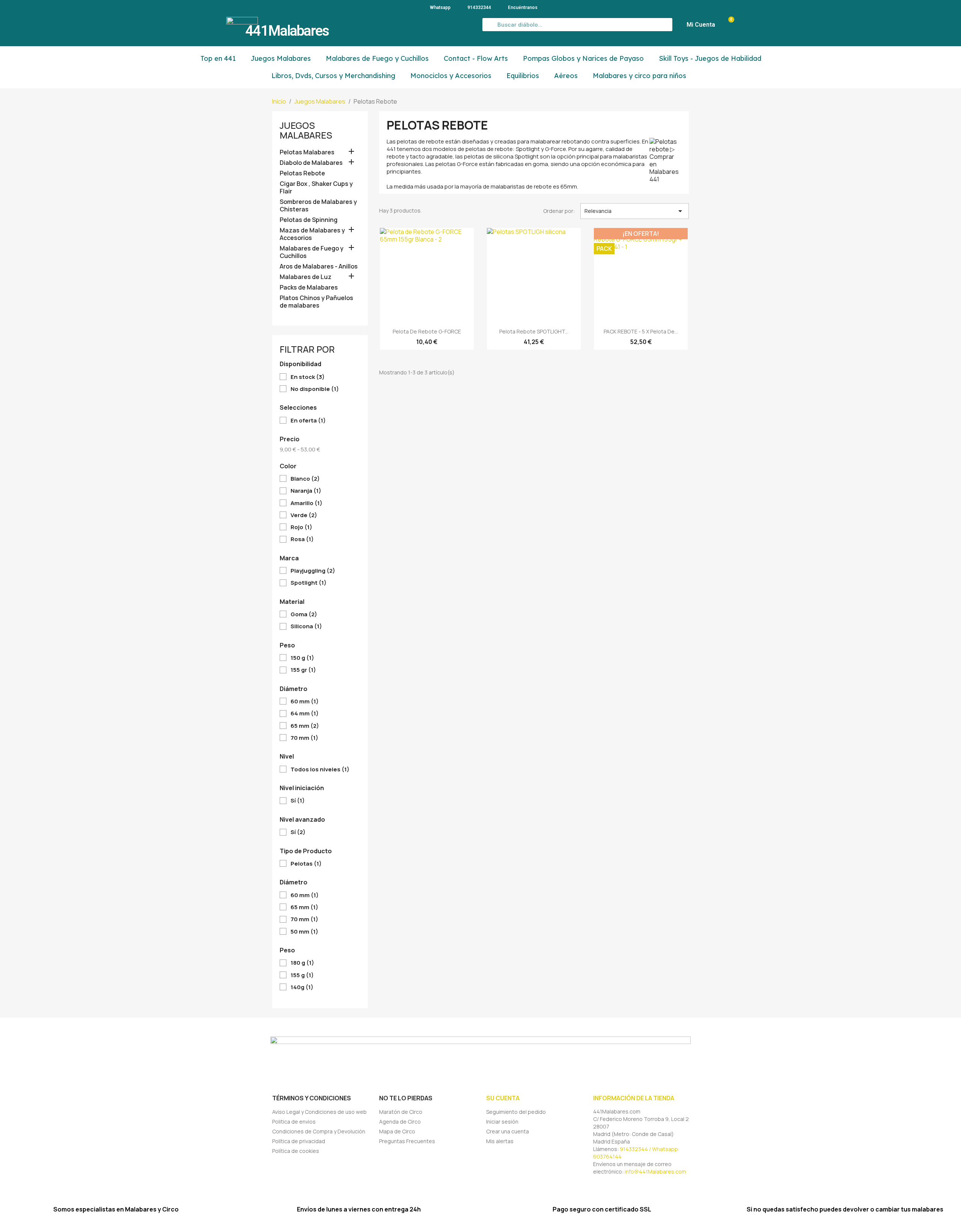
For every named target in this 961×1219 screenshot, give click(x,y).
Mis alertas (500, 1141)
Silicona (306, 626)
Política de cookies (295, 1150)
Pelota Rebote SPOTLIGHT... (533, 331)
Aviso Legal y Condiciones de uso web (319, 1111)
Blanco (305, 479)
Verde (304, 515)
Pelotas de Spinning (308, 220)
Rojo (301, 527)
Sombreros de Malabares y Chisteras (318, 205)
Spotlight (309, 583)
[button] (727, 25)
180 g (302, 963)
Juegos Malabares (281, 58)
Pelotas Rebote (302, 173)
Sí (298, 800)
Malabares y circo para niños (639, 75)
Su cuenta (503, 1098)
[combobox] (577, 24)
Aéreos (566, 75)
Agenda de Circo (400, 1121)
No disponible (315, 389)
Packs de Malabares (309, 287)
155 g (302, 975)
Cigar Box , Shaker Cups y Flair (316, 187)
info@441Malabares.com (655, 1171)
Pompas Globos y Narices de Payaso (583, 58)
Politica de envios (294, 1121)
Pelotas (306, 863)
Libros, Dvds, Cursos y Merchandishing (333, 75)
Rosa (302, 539)
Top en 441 (218, 58)
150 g (302, 658)
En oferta (308, 420)
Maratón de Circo (400, 1111)
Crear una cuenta (507, 1131)
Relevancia (634, 211)
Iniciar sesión (502, 1121)
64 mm (305, 713)
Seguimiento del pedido (516, 1111)
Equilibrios (522, 75)
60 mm (305, 701)
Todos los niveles (320, 769)
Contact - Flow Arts (476, 58)
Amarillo (306, 503)
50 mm (304, 931)
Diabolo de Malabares (311, 163)
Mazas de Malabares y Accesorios (312, 234)
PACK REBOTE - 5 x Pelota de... (641, 331)
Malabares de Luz (305, 277)
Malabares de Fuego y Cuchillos (377, 58)
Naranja (306, 491)
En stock (308, 377)
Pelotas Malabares (307, 152)
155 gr (303, 670)
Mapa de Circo (397, 1131)
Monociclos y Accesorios (450, 75)
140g (302, 987)
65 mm (305, 726)
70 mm (304, 738)
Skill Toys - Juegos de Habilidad (710, 58)
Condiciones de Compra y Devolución (318, 1131)
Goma (304, 614)
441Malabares (287, 31)
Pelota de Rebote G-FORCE (427, 331)
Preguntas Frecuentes (407, 1141)
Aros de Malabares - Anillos (319, 266)
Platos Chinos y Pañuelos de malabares (316, 301)
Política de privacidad (298, 1141)
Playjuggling (313, 571)
